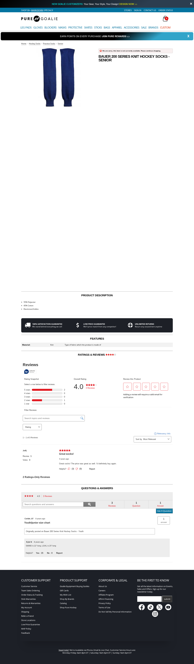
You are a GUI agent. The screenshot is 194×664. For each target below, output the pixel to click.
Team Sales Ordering (30, 590)
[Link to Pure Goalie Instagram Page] (155, 616)
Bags (107, 27)
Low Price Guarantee (30, 624)
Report (59, 553)
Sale (144, 27)
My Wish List (65, 594)
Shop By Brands (67, 599)
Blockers (50, 27)
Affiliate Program (106, 594)
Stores (128, 10)
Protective (75, 27)
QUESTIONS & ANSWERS (97, 488)
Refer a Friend (27, 616)
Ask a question (164, 511)
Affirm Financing (106, 599)
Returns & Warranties (30, 603)
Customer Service (29, 586)
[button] (164, 520)
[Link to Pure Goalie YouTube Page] (168, 609)
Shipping (25, 611)
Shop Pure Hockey (68, 607)
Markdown (37, 10)
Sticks (98, 27)
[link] (30, 496)
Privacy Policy (105, 603)
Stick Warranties (28, 599)
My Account (26, 607)
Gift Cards (64, 590)
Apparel (117, 27)
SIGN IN (137, 10)
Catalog (63, 603)
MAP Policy (26, 628)
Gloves (38, 27)
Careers (102, 590)
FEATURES (97, 338)
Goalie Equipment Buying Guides (74, 586)
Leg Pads (26, 27)
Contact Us (150, 10)
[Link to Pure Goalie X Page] (159, 609)
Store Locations (28, 620)
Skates (88, 27)
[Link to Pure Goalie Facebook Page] (141, 609)
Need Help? (64, 650)
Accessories (131, 27)
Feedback (25, 633)
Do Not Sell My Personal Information (115, 611)
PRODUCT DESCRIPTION (97, 295)
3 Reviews (48, 496)
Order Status (165, 10)
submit (167, 599)
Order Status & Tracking (32, 594)
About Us (103, 586)
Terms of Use (104, 607)
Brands (153, 27)
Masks (62, 27)
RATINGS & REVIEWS (91, 354)
